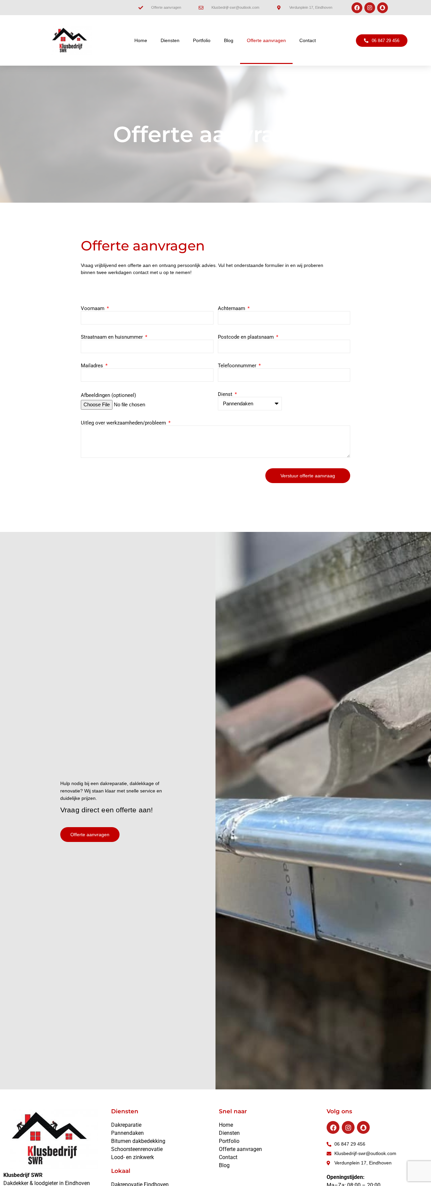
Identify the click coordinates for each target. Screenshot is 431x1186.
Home (140, 40)
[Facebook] (357, 7)
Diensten (170, 40)
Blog (228, 40)
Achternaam (232, 308)
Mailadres (92, 365)
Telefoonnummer (238, 365)
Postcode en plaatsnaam (246, 337)
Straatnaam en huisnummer (112, 337)
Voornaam (93, 308)
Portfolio (201, 40)
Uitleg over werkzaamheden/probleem (124, 423)
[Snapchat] (382, 7)
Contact (307, 40)
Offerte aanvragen (266, 40)
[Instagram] (369, 7)
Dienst (226, 394)
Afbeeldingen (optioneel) (108, 395)
